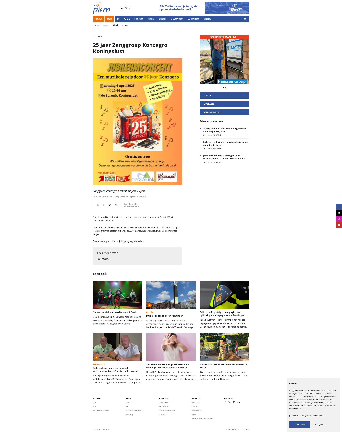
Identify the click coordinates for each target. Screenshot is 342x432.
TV (118, 19)
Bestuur (194, 406)
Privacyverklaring (232, 429)
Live (94, 402)
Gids (94, 406)
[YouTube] (239, 402)
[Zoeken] (245, 19)
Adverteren (177, 19)
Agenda (207, 19)
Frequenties (164, 406)
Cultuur (125, 25)
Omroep (162, 19)
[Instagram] (234, 402)
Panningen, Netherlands (132, 7)
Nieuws (98, 19)
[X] (229, 402)
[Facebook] (225, 402)
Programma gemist (101, 410)
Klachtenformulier (167, 410)
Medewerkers (196, 410)
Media (151, 19)
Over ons (195, 402)
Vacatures (193, 19)
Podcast (138, 19)
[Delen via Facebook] (103, 205)
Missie (193, 414)
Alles (97, 25)
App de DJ (129, 414)
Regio (109, 19)
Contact (162, 414)
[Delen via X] (109, 205)
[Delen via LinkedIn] (98, 205)
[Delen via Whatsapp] (116, 205)
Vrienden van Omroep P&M (202, 418)
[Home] (104, 8)
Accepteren (299, 424)
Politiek (115, 25)
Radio (127, 19)
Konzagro (103, 259)
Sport (105, 25)
